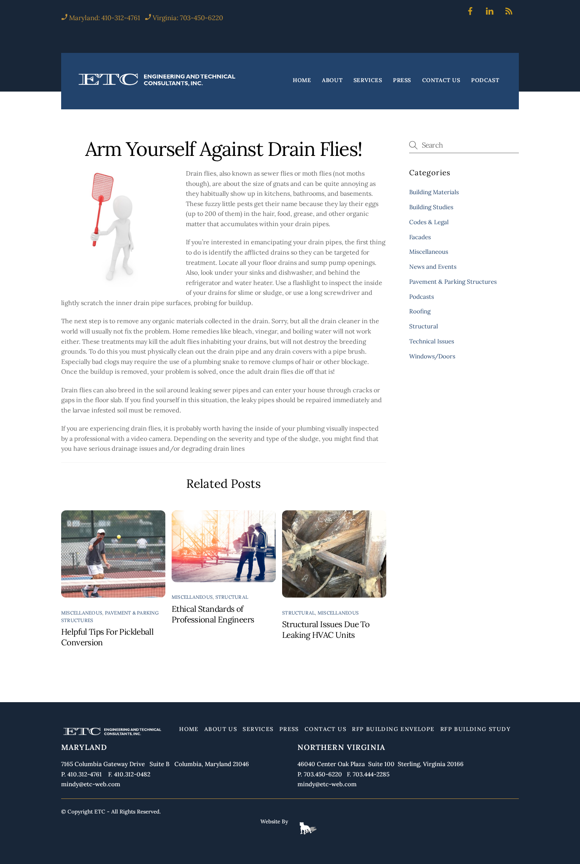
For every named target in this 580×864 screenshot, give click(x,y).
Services (368, 80)
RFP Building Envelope (393, 729)
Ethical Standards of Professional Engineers (213, 614)
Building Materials (434, 192)
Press (402, 80)
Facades (420, 237)
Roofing (419, 311)
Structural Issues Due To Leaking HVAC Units (325, 629)
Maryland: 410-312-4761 (103, 17)
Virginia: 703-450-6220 (188, 17)
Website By (274, 821)
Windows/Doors (432, 356)
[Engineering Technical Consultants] (158, 86)
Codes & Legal (429, 222)
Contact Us (441, 80)
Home (302, 80)
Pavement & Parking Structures (453, 281)
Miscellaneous (81, 613)
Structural (231, 597)
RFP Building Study (475, 729)
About (332, 80)
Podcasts (421, 296)
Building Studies (431, 207)
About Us (220, 729)
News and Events (433, 266)
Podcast (485, 80)
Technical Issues (431, 341)
